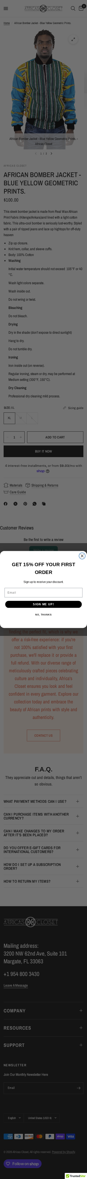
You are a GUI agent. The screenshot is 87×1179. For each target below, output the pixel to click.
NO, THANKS (43, 615)
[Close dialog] (82, 556)
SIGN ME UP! (43, 604)
